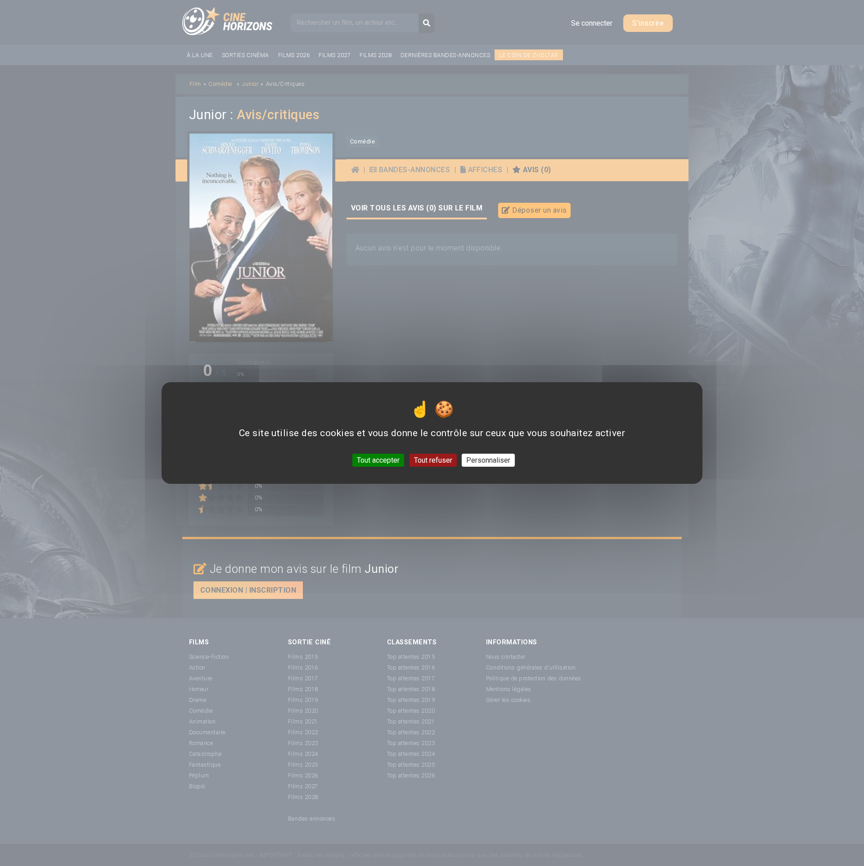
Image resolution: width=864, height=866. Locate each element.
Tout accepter (378, 460)
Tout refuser (433, 460)
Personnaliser (488, 460)
